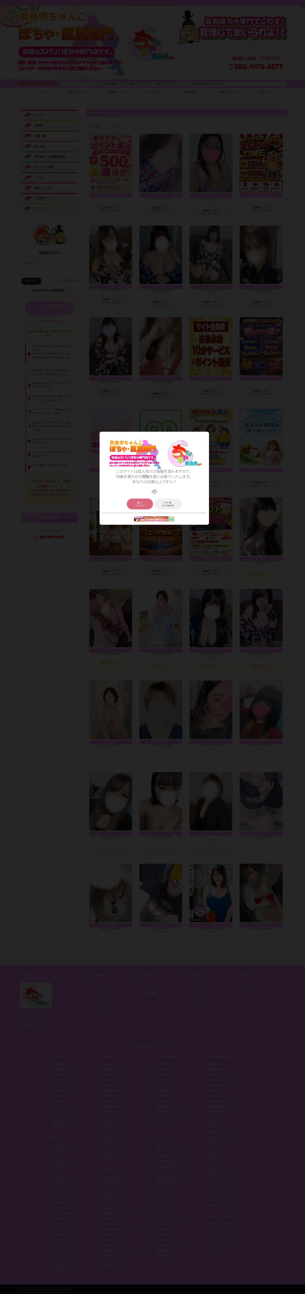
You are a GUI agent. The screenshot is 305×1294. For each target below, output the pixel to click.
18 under (168, 504)
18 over (140, 504)
